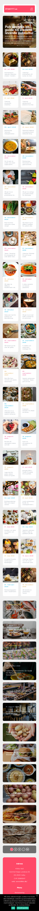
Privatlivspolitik (23, 908)
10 (27, 849)
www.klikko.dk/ (21, 881)
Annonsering (19, 893)
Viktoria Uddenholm (27, 21)
